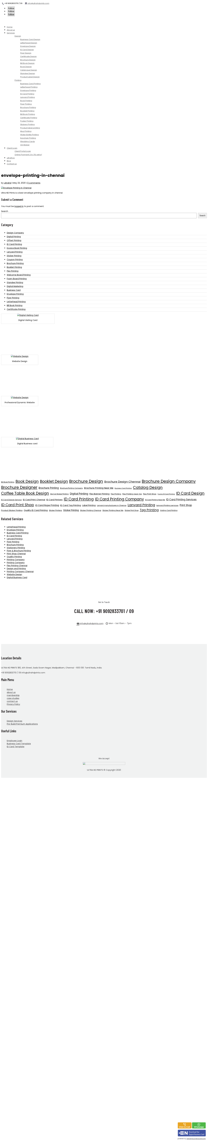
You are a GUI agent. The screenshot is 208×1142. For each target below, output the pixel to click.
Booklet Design (54, 481)
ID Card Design (190, 493)
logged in (18, 206)
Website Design (14, 574)
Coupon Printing (15, 259)
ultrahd (7, 182)
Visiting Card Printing (168, 510)
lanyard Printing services (167, 505)
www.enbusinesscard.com (196, 1139)
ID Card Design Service (11, 500)
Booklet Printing (14, 267)
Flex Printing (12, 271)
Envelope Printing (15, 294)
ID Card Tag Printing (70, 505)
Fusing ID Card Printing (166, 494)
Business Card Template (19, 743)
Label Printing (89, 505)
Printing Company (16, 559)
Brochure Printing (15, 263)
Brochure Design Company (169, 481)
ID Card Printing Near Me (155, 500)
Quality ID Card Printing (36, 510)
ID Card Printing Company (119, 499)
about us (11, 692)
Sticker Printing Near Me (112, 510)
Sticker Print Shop (132, 510)
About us (11, 30)
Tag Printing (149, 510)
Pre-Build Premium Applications (22, 724)
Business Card (14, 290)
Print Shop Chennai (16, 553)
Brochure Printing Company (71, 488)
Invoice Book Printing (17, 248)
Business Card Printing (123, 488)
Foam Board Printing (17, 278)
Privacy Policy (13, 704)
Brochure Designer (19, 487)
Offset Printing (14, 240)
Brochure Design (86, 481)
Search (4, 211)
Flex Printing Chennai (17, 565)
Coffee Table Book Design (25, 493)
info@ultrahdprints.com (38, 3)
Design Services (14, 721)
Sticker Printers (55, 510)
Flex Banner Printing (99, 493)
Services (11, 33)
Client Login (12, 148)
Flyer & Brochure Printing (19, 550)
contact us (12, 701)
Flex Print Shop (149, 494)
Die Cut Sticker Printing (59, 494)
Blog (9, 161)
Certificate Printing (16, 309)
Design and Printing (16, 568)
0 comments (33, 182)
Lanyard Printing (14, 251)
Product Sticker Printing (11, 510)
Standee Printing (15, 282)
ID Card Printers (54, 499)
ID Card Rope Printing (47, 505)
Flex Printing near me (132, 494)
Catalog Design (148, 487)
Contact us (12, 163)
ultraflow (11, 158)
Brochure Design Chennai (122, 482)
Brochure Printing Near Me (98, 488)
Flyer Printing (13, 297)
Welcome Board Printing (19, 274)
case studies (13, 698)
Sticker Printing (14, 255)
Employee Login (14, 740)
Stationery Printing (16, 547)
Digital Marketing (15, 286)
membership (13, 695)
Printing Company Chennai (20, 571)
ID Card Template (15, 746)
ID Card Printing (14, 244)
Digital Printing (14, 236)
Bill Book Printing (14, 305)
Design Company (15, 232)
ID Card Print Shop (17, 504)
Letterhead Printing (16, 301)
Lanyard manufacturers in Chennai (111, 505)
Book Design (27, 481)
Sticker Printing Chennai (90, 510)
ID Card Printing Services (181, 499)
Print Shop (186, 505)
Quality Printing (14, 556)
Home (9, 27)
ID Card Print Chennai (34, 499)
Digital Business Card (17, 577)
